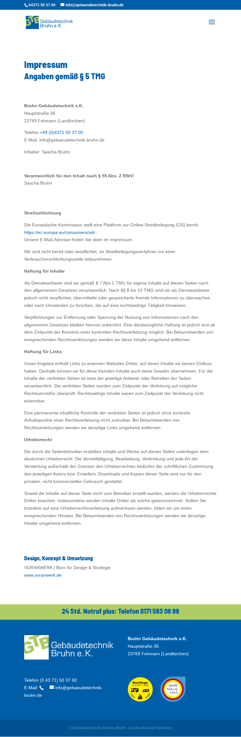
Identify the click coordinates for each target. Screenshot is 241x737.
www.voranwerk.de (43, 575)
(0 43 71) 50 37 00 (58, 680)
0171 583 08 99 (159, 611)
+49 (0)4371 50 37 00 (61, 132)
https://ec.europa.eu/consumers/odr (59, 232)
